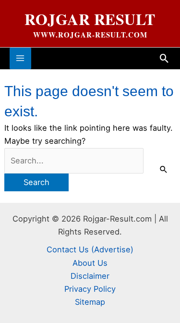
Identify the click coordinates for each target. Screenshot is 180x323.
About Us (90, 263)
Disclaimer (90, 276)
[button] (164, 58)
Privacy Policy (90, 289)
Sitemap (90, 302)
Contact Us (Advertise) (90, 249)
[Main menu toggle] (20, 58)
